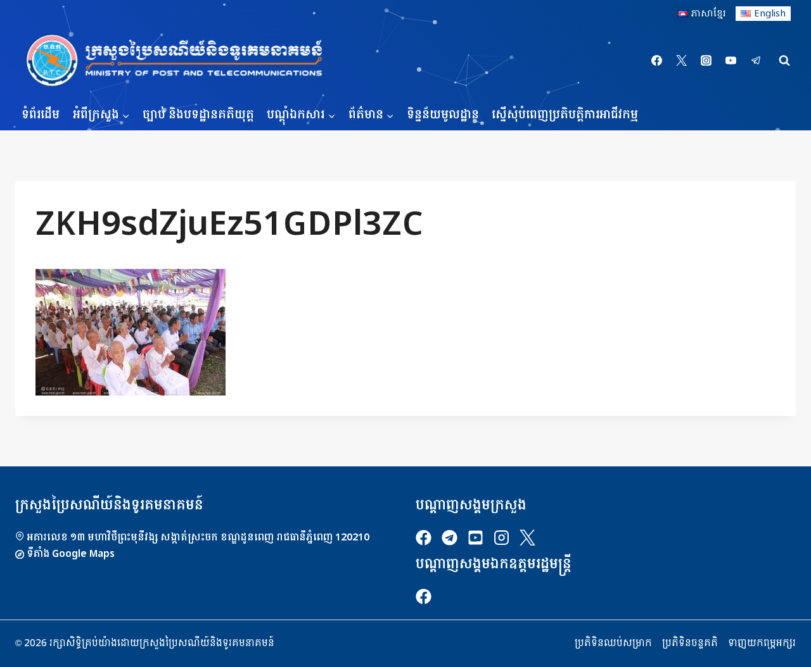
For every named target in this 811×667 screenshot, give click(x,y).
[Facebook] (657, 61)
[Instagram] (706, 61)
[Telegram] (756, 61)
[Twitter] (682, 61)
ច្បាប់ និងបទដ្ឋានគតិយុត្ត (198, 115)
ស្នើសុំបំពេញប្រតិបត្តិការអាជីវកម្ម (565, 115)
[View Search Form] (784, 60)
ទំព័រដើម (41, 115)
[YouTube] (731, 61)
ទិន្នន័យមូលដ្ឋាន (443, 115)
